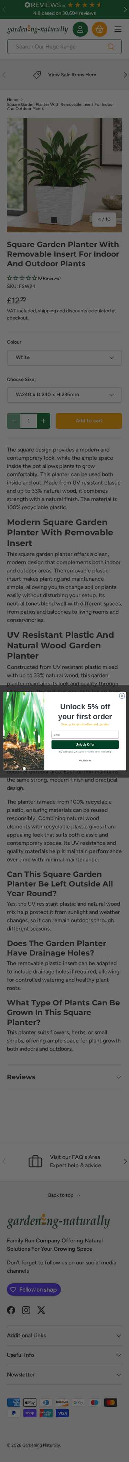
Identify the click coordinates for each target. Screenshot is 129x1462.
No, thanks (85, 760)
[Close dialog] (122, 696)
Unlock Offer (84, 744)
